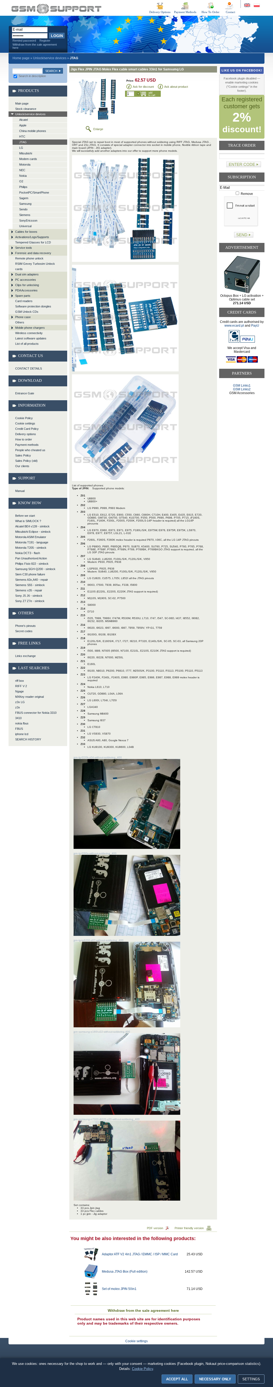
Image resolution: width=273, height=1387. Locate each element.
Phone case (23, 317)
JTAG (23, 142)
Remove (246, 194)
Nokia (23, 175)
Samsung (25, 203)
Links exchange (25, 656)
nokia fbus (22, 723)
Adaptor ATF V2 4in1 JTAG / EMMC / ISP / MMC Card (140, 1254)
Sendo (23, 209)
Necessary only (215, 1379)
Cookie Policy (24, 418)
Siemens (24, 215)
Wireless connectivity (29, 333)
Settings (251, 1379)
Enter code (242, 164)
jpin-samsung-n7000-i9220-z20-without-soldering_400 (107, 1119)
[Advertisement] (242, 415)
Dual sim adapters (27, 274)
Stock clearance (25, 108)
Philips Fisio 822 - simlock (32, 563)
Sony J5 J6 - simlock (28, 595)
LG (21, 147)
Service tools (23, 247)
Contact (230, 12)
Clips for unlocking (27, 285)
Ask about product (176, 86)
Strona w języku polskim (256, 5)
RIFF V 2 (21, 686)
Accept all (177, 1379)
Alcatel (23, 119)
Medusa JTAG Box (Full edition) (124, 1271)
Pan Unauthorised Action (31, 558)
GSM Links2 (242, 389)
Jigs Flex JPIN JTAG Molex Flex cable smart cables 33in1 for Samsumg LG (56, 9)
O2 (21, 181)
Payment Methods (185, 12)
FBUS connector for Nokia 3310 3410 (36, 715)
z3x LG (20, 702)
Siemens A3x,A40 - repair (31, 579)
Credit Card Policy (27, 428)
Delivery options (25, 434)
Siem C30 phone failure (30, 574)
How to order (23, 439)
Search (51, 71)
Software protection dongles (33, 306)
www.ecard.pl (234, 325)
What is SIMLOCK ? (28, 521)
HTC (22, 136)
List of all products (27, 343)
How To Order (210, 12)
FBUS (19, 728)
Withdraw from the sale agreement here (35, 46)
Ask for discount (143, 86)
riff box (19, 680)
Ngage (19, 691)
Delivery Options (159, 12)
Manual (20, 490)
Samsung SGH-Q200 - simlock (35, 569)
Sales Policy (23, 455)
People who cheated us (30, 450)
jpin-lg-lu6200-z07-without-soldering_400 (98, 940)
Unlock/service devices (49, 58)
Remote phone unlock (29, 258)
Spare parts (22, 295)
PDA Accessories (26, 290)
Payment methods (27, 444)
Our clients (22, 466)
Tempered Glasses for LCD (33, 242)
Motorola (24, 164)
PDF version (155, 1228)
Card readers (24, 301)
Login (57, 36)
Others (19, 322)
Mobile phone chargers (30, 327)
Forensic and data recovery (33, 253)
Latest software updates (30, 338)
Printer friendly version (189, 1228)
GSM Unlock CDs (26, 311)
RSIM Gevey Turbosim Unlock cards (35, 266)
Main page (22, 103)
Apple (22, 125)
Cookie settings (25, 423)
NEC (22, 170)
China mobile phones (32, 131)
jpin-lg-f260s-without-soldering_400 (95, 853)
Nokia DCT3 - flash (27, 553)
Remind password (24, 40)
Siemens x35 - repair (28, 590)
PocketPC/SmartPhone (34, 192)
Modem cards (28, 159)
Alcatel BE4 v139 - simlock (32, 526)
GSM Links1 (242, 385)
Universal (25, 226)
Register (44, 40)
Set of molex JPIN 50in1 (119, 1289)
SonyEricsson (28, 220)
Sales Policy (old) (26, 460)
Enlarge (98, 129)
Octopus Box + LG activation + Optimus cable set (242, 299)
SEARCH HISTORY (28, 739)
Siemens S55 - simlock (30, 585)
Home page (21, 58)
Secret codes (24, 631)
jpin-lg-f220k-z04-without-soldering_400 (98, 757)
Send (241, 234)
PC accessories (25, 279)
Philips (23, 187)
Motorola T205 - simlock (30, 547)
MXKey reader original (29, 696)
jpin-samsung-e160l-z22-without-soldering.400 (102, 1031)
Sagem (23, 198)
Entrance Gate (24, 393)
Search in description (32, 76)
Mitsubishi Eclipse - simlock (33, 531)
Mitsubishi (25, 153)
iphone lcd (21, 734)
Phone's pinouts (25, 625)
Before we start (25, 515)
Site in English (247, 5)
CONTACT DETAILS (28, 368)
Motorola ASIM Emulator (30, 537)
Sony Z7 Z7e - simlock (30, 601)
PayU (255, 325)
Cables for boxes (26, 231)
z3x (17, 707)
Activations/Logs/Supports (32, 237)
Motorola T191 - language (31, 542)
